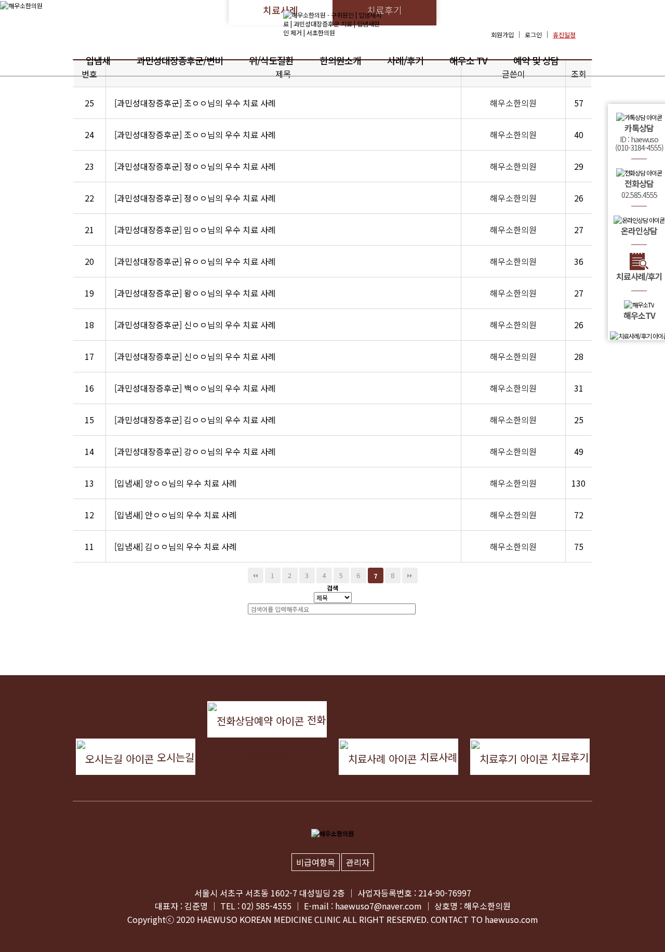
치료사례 (437, 757)
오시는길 (174, 757)
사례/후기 (405, 60)
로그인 (533, 34)
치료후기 (568, 757)
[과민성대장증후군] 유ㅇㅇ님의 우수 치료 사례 (195, 261)
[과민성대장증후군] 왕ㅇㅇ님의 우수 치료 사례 (195, 293)
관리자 (357, 862)
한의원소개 (340, 60)
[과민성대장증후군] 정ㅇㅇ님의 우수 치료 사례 (195, 166)
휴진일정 (564, 34)
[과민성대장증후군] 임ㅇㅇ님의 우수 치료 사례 (195, 229)
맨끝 (410, 575)
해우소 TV (468, 60)
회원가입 (502, 34)
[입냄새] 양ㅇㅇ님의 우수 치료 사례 (175, 483)
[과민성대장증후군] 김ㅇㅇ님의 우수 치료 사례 (195, 419)
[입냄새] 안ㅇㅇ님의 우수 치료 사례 (175, 514)
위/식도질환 (271, 60)
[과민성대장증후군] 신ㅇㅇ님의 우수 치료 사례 (195, 324)
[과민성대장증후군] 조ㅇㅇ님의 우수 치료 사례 (195, 103)
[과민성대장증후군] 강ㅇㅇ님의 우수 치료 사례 (195, 451)
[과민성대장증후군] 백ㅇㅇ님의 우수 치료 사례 (195, 388)
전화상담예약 (287, 725)
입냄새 (98, 60)
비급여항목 (315, 862)
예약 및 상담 (536, 60)
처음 (255, 575)
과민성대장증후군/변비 (180, 60)
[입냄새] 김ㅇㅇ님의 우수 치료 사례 (175, 546)
